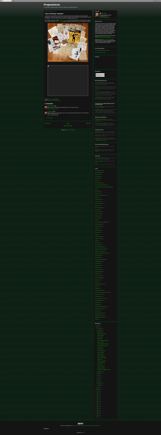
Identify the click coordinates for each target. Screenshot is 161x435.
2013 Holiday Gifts (98, 172)
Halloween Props (98, 226)
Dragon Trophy (100, 349)
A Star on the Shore (101, 366)
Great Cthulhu (100, 337)
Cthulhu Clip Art (98, 199)
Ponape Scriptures (98, 271)
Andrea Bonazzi (98, 131)
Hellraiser (97, 228)
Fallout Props (97, 213)
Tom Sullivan (97, 302)
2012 (97, 408)
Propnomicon (52, 4)
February (99, 383)
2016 (97, 401)
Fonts (96, 220)
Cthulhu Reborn (98, 149)
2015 (97, 403)
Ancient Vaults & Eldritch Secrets (101, 157)
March (99, 382)
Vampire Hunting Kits (99, 308)
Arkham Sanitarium (99, 182)
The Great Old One (101, 350)
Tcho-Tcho (97, 286)
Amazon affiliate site (107, 39)
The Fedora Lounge (99, 109)
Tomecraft (97, 304)
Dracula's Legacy (98, 211)
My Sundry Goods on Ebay (100, 52)
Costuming (97, 193)
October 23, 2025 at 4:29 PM (53, 108)
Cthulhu (96, 197)
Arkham (96, 180)
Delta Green (97, 205)
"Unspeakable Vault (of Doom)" (101, 140)
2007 (97, 416)
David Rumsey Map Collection (101, 119)
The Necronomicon (99, 294)
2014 (97, 404)
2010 (97, 411)
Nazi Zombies (98, 257)
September (100, 371)
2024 (97, 387)
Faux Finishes (98, 217)
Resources (97, 279)
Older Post (88, 123)
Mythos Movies (98, 255)
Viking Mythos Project (99, 314)
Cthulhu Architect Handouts (100, 82)
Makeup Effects (98, 244)
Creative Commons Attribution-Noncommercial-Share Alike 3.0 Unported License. (105, 37)
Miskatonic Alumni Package (100, 248)
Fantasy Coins (98, 215)
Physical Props (98, 269)
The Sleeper (99, 364)
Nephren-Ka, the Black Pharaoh (103, 369)
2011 (97, 410)
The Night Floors (98, 296)
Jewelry (96, 234)
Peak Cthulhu (97, 267)
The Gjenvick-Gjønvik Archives (101, 123)
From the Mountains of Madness (101, 222)
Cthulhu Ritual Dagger (101, 357)
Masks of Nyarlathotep (99, 246)
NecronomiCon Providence (100, 259)
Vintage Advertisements (99, 317)
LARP (96, 240)
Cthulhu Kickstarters (99, 203)
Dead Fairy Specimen (101, 361)
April (99, 380)
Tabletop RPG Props (56, 100)
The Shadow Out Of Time (100, 298)
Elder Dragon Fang (101, 362)
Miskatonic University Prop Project (102, 253)
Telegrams (97, 288)
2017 (97, 399)
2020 (97, 394)
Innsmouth (97, 232)
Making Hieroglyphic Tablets (102, 340)
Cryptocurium (97, 134)
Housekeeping (98, 230)
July (98, 375)
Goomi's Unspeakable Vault (100, 161)
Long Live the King (101, 367)
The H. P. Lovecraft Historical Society (102, 91)
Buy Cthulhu (97, 191)
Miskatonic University (99, 251)
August (99, 373)
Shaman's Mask (100, 352)
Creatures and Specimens (100, 195)
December (100, 328)
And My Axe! (99, 338)
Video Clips (97, 310)
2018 (97, 398)
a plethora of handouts (63, 20)
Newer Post (47, 123)
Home (68, 123)
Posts (98, 74)
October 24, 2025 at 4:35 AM (53, 115)
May (98, 378)
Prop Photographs (98, 277)
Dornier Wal (97, 209)
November (100, 330)
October (99, 332)
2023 (97, 389)
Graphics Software (98, 224)
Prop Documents (98, 275)
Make (96, 164)
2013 (97, 406)
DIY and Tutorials (98, 207)
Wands (96, 319)
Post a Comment (49, 117)
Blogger (82, 432)
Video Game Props (99, 312)
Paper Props (50, 100)
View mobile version (67, 125)
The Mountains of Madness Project (102, 292)
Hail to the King (100, 342)
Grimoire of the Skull (101, 333)
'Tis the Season (100, 354)
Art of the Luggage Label (100, 106)
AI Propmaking (98, 176)
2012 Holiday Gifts (98, 170)
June (99, 376)
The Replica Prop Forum (100, 97)
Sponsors (97, 281)
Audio (96, 189)
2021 (97, 392)
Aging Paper (97, 174)
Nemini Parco (100, 359)
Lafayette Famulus (99, 238)
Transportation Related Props (101, 306)
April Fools (97, 178)
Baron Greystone (51, 105)
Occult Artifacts (98, 261)
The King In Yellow (98, 290)
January (99, 385)
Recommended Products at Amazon (102, 50)
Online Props (97, 263)
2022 (97, 391)
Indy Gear (97, 86)
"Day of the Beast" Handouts (103, 343)
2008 (97, 415)
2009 (97, 413)
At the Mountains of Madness (101, 184)
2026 (97, 325)
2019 (97, 396)
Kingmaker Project (98, 236)
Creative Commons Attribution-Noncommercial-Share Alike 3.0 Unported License (85, 425)
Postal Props (97, 273)
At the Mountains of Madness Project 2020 (103, 187)
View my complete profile (105, 17)
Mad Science (97, 242)
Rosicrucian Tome (100, 355)
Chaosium (97, 146)
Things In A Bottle (98, 300)
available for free (58, 21)
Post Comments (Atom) (70, 129)
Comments (99, 75)
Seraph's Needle (100, 335)
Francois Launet (98, 137)
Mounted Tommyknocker (102, 345)
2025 (97, 327)
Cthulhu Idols (97, 201)
